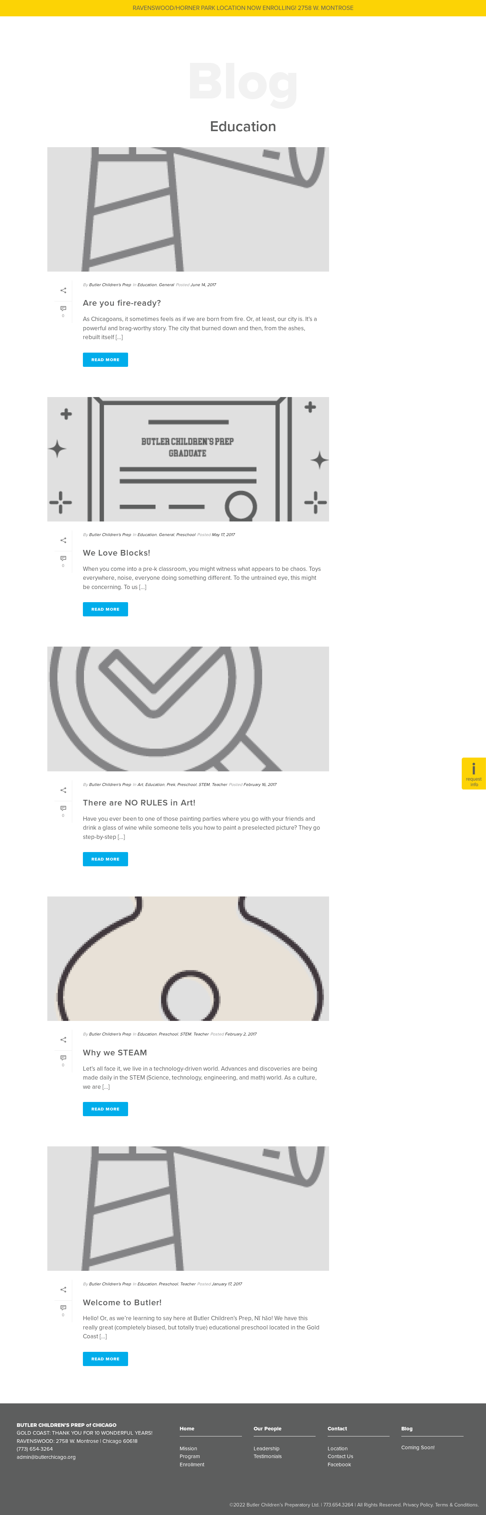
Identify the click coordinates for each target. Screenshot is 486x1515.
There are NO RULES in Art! (139, 803)
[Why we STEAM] (188, 958)
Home (187, 1428)
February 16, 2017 (259, 784)
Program (190, 1456)
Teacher (219, 784)
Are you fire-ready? (122, 303)
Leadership (267, 1448)
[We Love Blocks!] (188, 459)
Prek (171, 784)
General (166, 284)
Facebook (339, 1464)
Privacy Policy (418, 1505)
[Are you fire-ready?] (188, 209)
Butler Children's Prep (110, 284)
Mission (188, 1448)
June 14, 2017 (203, 284)
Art (140, 784)
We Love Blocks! (116, 553)
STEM (204, 784)
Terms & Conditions (456, 1505)
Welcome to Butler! (122, 1302)
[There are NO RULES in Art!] (188, 709)
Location (338, 1448)
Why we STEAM (115, 1053)
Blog (407, 1428)
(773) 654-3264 (35, 1449)
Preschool (185, 534)
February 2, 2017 (240, 1034)
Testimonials (268, 1456)
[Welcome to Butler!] (188, 1208)
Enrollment (192, 1464)
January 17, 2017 (227, 1283)
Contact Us (340, 1456)
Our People (267, 1428)
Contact (337, 1428)
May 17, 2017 (223, 534)
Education (147, 284)
